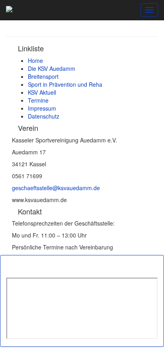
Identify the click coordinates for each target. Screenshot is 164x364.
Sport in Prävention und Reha (65, 84)
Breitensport (43, 76)
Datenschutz (43, 116)
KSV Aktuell (42, 92)
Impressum (42, 108)
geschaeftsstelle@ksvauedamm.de (56, 188)
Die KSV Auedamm (51, 68)
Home (35, 60)
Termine (38, 100)
